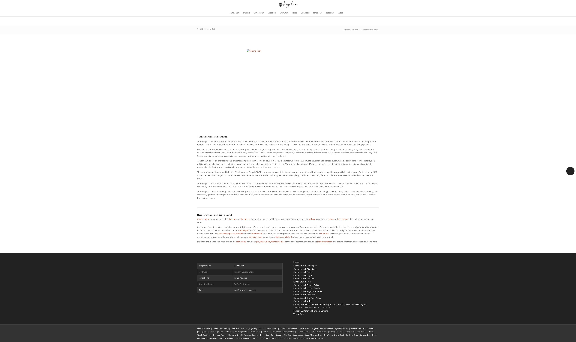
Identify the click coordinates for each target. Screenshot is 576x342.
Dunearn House (271, 328)
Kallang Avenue (335, 332)
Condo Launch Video (206, 29)
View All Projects (204, 328)
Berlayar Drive (366, 335)
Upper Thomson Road (313, 335)
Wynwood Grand (341, 328)
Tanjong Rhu (349, 332)
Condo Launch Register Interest (307, 291)
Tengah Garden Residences (322, 328)
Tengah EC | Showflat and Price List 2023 (311, 307)
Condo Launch (203, 219)
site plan (232, 219)
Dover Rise (264, 335)
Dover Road (368, 328)
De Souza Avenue (320, 332)
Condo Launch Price (302, 281)
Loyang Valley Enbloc (254, 328)
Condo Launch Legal (302, 275)
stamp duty (241, 241)
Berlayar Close (289, 332)
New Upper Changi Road (334, 335)
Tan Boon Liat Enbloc (282, 338)
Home (357, 29)
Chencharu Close (237, 328)
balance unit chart (284, 237)
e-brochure (343, 219)
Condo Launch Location (304, 278)
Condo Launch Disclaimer (304, 269)
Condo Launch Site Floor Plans (307, 298)
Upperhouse (298, 335)
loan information (324, 241)
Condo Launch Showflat (304, 294)
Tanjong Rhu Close (304, 332)
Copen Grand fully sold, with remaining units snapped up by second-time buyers (329, 304)
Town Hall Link (361, 332)
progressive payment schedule (270, 241)
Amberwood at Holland (271, 332)
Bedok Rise (224, 328)
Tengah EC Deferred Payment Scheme (310, 310)
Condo (215, 328)
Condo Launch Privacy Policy (306, 285)
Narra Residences (243, 338)
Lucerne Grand (235, 335)
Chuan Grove (255, 332)
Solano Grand (355, 328)
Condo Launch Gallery (303, 272)
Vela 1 (220, 332)
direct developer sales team (230, 233)
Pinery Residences (226, 338)
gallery (312, 219)
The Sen (287, 335)
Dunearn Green (316, 338)
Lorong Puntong (220, 335)
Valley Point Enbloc (301, 338)
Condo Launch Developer (304, 265)
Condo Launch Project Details (306, 288)
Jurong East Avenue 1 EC (206, 332)
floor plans (245, 219)
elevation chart (255, 237)
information (257, 233)
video (331, 219)
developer (244, 230)
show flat (324, 233)
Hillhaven (229, 332)
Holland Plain (212, 338)
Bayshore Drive (352, 335)
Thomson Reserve (251, 335)
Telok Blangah (276, 335)
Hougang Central (241, 332)
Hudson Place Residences (262, 338)
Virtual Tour (298, 314)
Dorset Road (304, 328)
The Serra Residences (288, 328)
